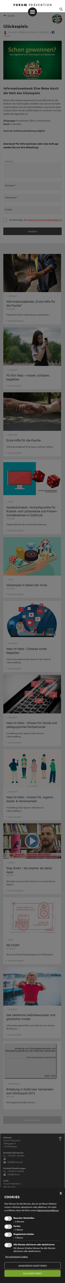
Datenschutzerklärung (48, 1210)
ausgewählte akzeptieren (32, 1265)
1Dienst (18, 1229)
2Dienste (18, 1221)
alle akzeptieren (32, 1273)
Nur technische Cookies (16, 1256)
